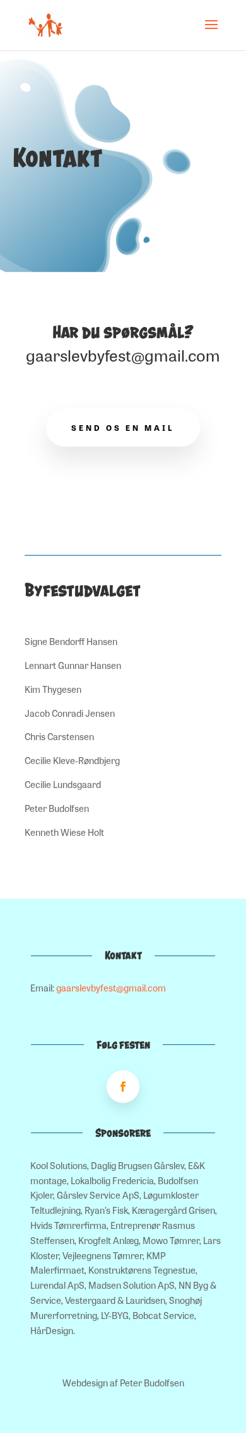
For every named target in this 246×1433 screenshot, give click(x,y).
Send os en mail (123, 427)
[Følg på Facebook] (123, 1086)
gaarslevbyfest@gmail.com (123, 355)
